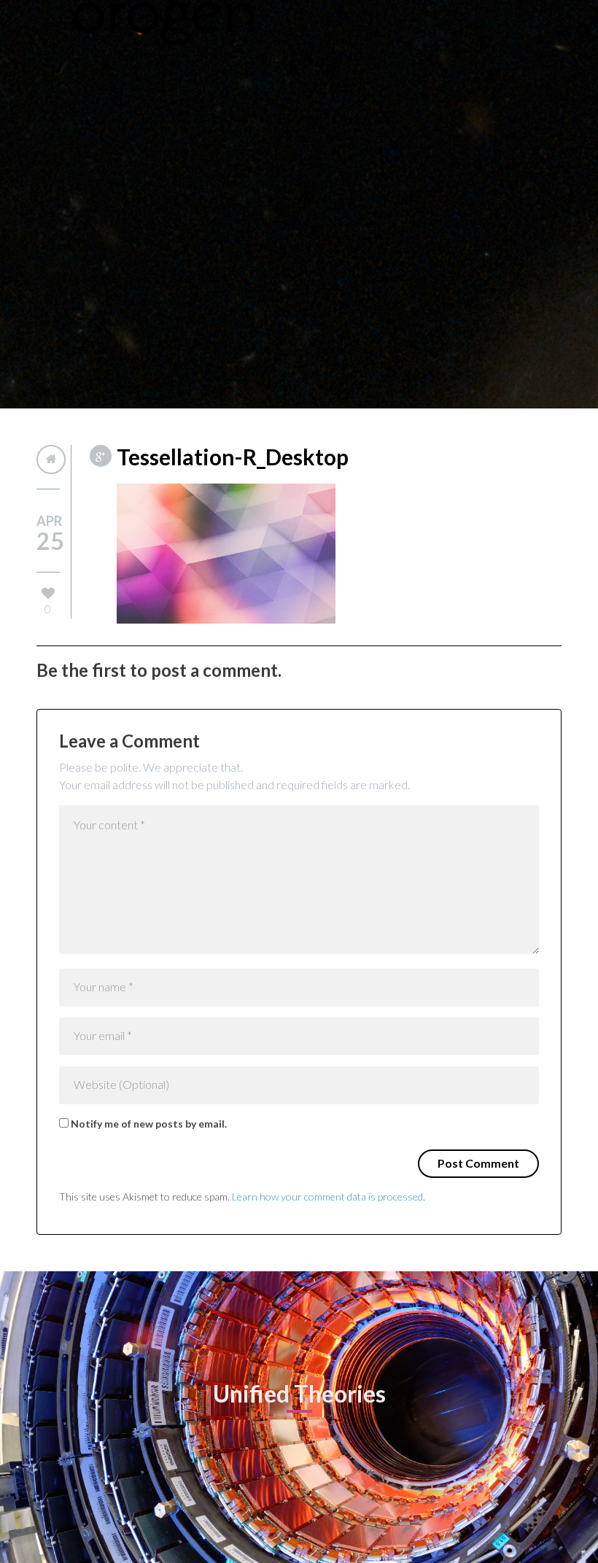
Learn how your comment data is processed (327, 1196)
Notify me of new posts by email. (149, 1123)
